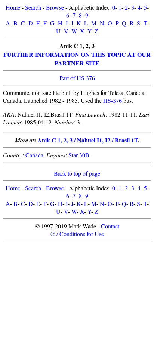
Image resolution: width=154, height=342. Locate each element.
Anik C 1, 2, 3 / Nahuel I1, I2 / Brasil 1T (87, 140)
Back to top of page (77, 173)
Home (13, 7)
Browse (55, 7)
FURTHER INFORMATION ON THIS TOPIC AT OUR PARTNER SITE (77, 58)
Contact (110, 226)
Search (33, 7)
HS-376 (112, 100)
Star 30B (78, 155)
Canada (34, 155)
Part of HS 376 (77, 78)
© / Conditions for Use (77, 234)
